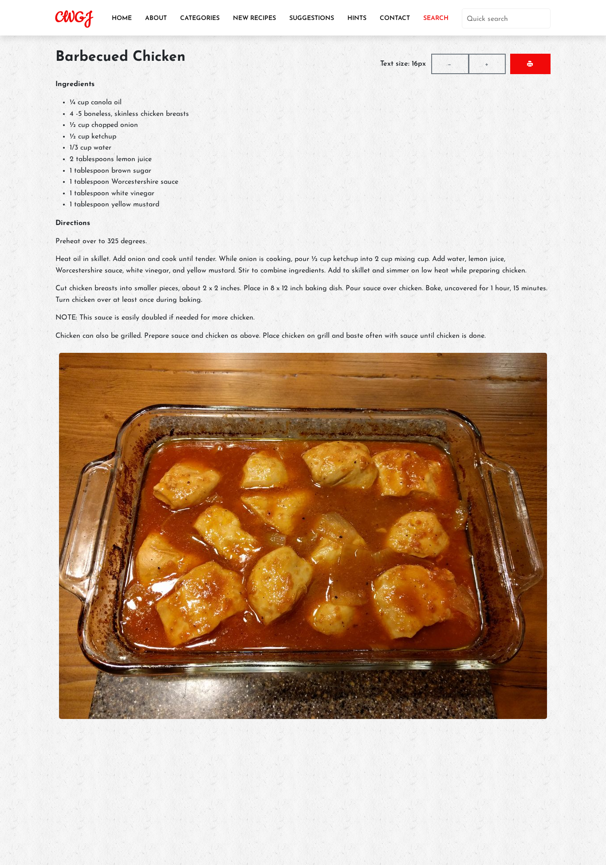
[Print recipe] (530, 64)
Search (436, 18)
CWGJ (73, 18)
